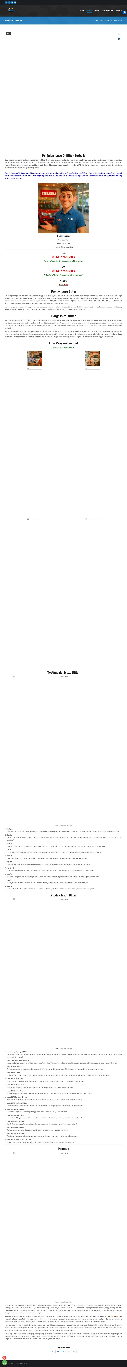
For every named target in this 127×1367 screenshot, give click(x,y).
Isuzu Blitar (113, 1316)
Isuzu (8, 33)
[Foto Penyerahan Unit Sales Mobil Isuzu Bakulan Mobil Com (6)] (92, 592)
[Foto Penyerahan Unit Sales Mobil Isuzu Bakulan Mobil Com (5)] (34, 592)
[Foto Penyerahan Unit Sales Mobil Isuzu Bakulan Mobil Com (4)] (92, 442)
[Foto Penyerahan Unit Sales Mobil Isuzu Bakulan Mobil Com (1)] (34, 358)
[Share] (125, 12)
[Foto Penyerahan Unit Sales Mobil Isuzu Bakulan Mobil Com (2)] (92, 358)
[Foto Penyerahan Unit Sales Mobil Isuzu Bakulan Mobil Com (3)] (34, 442)
